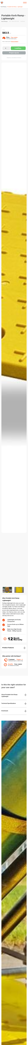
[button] (14, 648)
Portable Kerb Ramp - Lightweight (14, 6)
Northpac (22, 21)
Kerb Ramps (3, 6)
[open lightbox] (14, 324)
